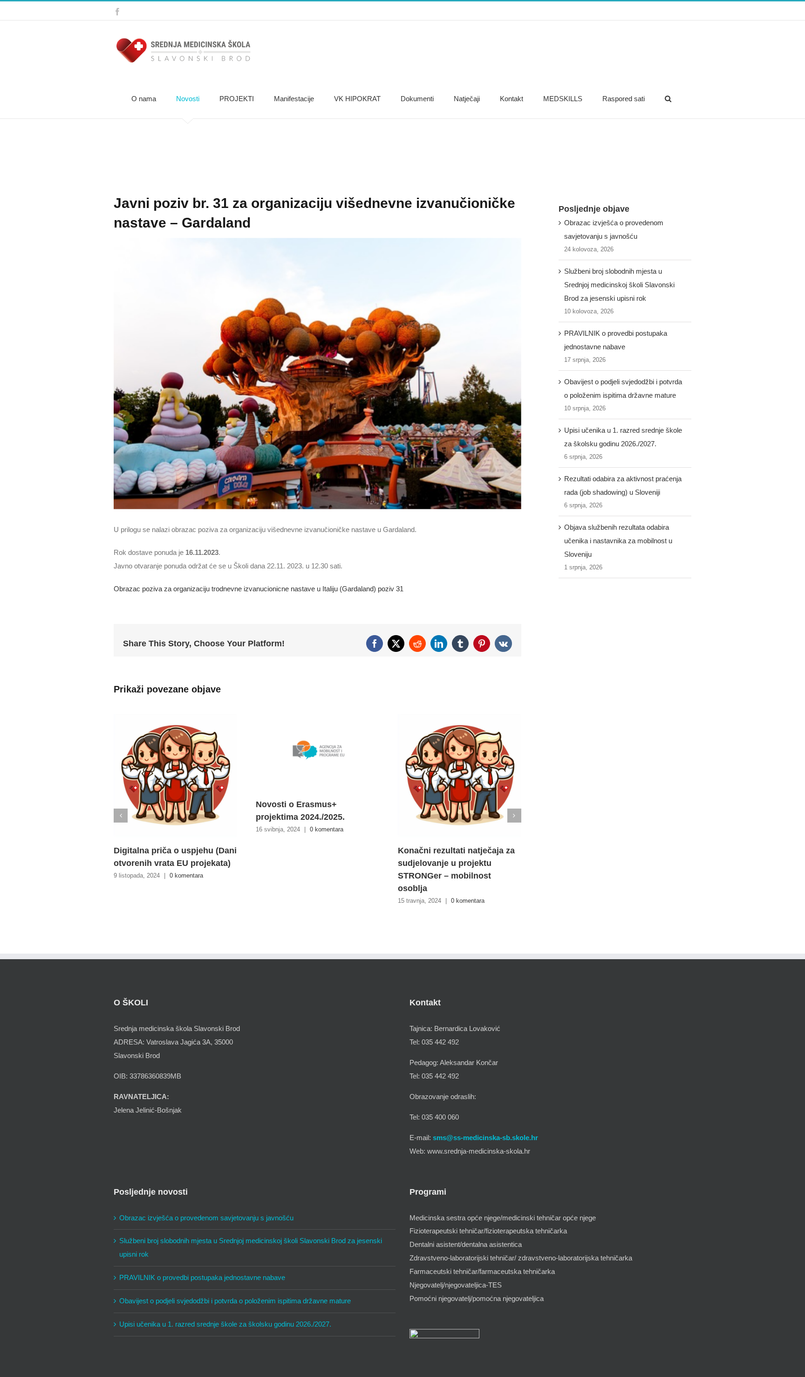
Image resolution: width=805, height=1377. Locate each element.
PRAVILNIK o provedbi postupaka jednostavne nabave (202, 1277)
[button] (668, 98)
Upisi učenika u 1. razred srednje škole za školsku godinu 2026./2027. (225, 1324)
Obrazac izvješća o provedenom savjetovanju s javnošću (206, 1218)
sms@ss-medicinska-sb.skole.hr (485, 1138)
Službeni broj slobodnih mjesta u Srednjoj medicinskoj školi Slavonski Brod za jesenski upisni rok (619, 284)
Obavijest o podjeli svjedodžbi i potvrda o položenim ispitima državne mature (235, 1301)
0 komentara (186, 875)
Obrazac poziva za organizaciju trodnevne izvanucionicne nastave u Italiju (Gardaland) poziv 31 (258, 589)
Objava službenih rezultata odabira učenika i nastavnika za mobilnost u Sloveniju (618, 540)
